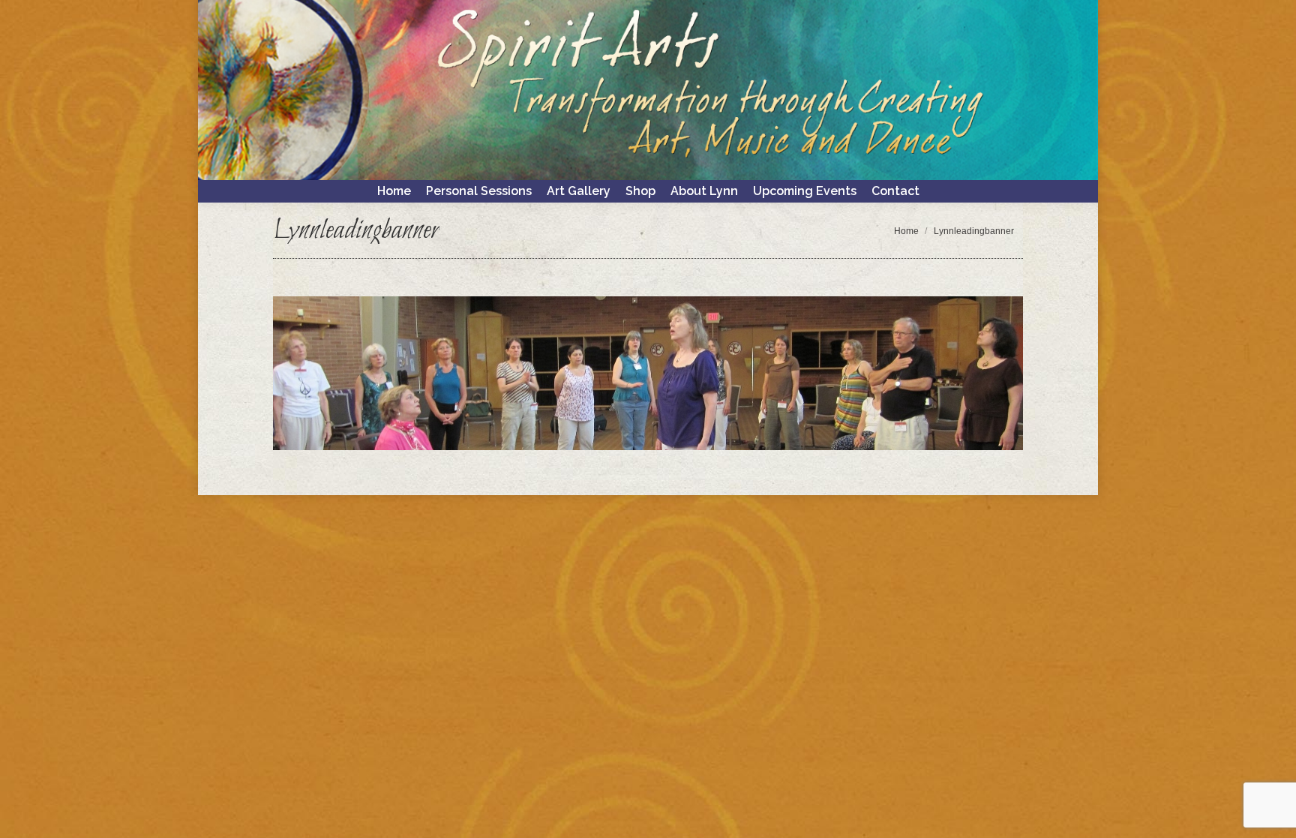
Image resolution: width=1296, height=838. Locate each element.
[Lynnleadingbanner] (648, 373)
